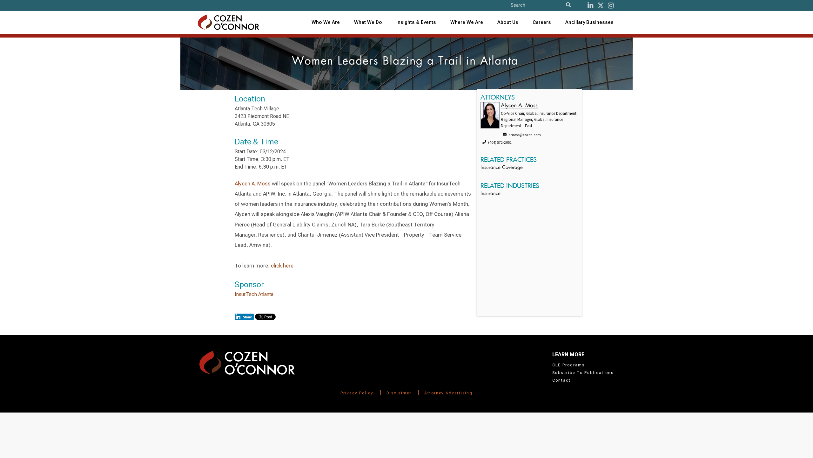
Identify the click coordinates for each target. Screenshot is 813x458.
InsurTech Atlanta (254, 294)
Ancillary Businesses (589, 22)
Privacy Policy (356, 393)
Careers (542, 22)
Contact (561, 380)
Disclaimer (398, 393)
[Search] (568, 5)
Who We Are (326, 22)
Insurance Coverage (501, 167)
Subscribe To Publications (583, 373)
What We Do (368, 22)
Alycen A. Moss (253, 183)
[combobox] (416, 22)
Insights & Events (416, 22)
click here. (283, 265)
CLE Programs (568, 365)
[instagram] (611, 5)
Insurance (490, 193)
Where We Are (466, 22)
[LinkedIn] (590, 5)
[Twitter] (600, 5)
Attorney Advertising (448, 393)
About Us (507, 22)
